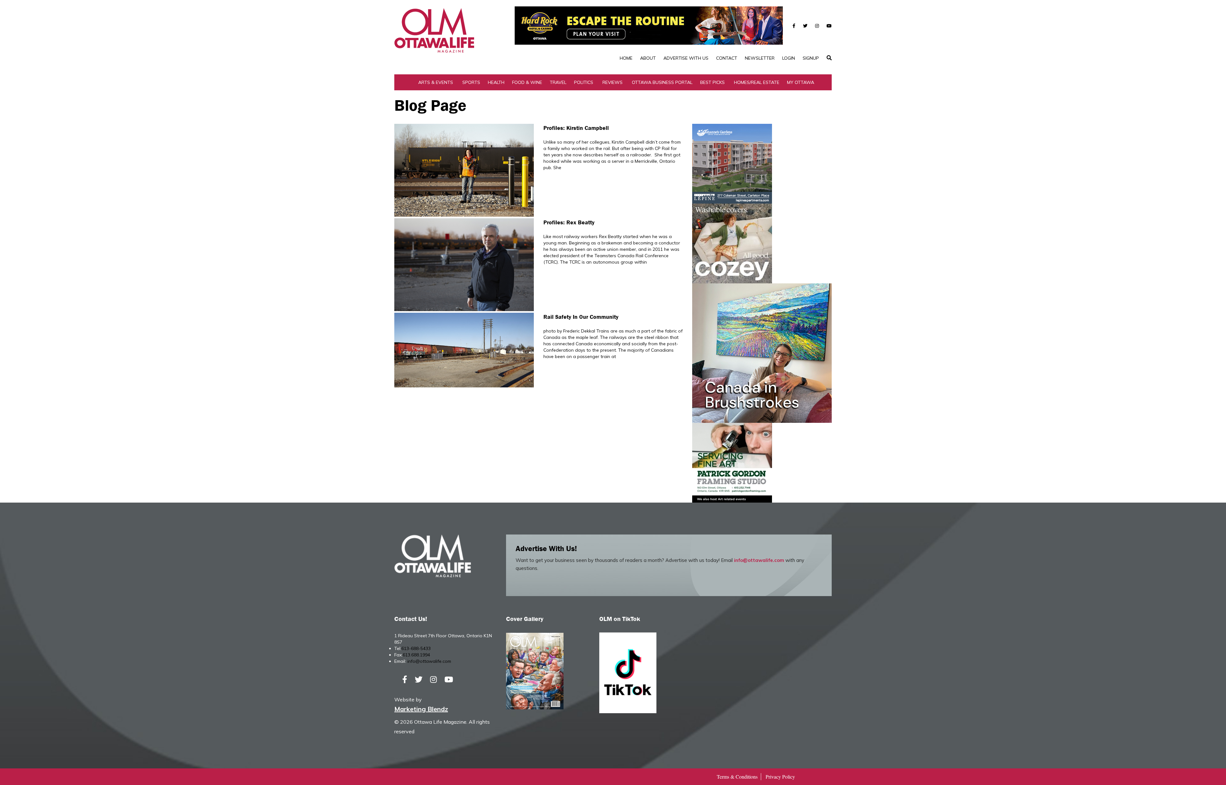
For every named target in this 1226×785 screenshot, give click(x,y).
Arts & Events (435, 82)
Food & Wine (527, 82)
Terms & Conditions (737, 776)
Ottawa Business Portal (662, 82)
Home (626, 58)
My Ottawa (800, 82)
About (648, 58)
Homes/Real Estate (756, 82)
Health (496, 82)
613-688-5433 (416, 648)
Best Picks (712, 82)
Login (788, 58)
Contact (726, 58)
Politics (583, 82)
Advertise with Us (685, 58)
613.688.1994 (416, 655)
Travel (558, 82)
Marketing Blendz (421, 709)
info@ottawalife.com (759, 560)
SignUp (811, 58)
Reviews (612, 82)
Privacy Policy (780, 776)
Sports (471, 82)
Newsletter (760, 58)
